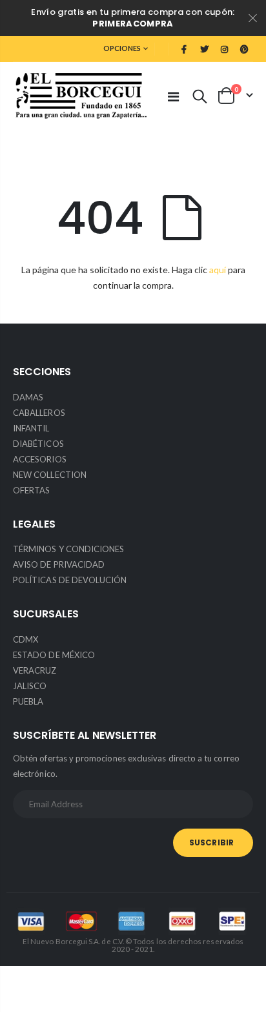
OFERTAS (31, 490)
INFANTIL (31, 428)
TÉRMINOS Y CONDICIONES (68, 549)
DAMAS (28, 397)
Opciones (122, 48)
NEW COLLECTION (50, 475)
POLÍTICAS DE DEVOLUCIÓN (70, 580)
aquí (217, 269)
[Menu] (173, 96)
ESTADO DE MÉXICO (54, 655)
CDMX (25, 639)
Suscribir (211, 842)
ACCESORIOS (39, 459)
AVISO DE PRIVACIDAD (59, 564)
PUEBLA (28, 701)
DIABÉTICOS (38, 444)
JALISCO (29, 686)
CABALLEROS (39, 413)
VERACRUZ (35, 670)
